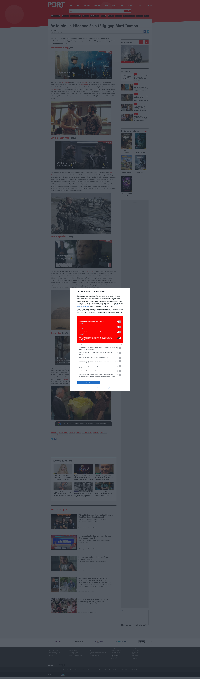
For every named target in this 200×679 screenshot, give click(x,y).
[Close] (127, 291)
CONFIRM (89, 382)
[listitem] (100, 318)
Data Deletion (91, 388)
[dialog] (100, 339)
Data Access (100, 388)
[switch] (119, 321)
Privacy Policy (108, 388)
